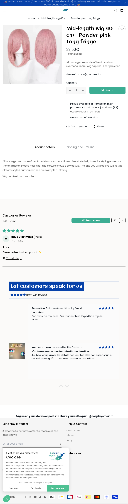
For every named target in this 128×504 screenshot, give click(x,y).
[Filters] (114, 220)
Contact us (73, 430)
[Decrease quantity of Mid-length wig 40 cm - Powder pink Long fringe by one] (69, 90)
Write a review (91, 220)
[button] (61, 386)
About (70, 435)
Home (31, 18)
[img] (18, 295)
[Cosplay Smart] (64, 10)
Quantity (71, 83)
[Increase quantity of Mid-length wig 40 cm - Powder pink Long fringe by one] (82, 90)
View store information (84, 117)
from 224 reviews (36, 295)
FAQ (69, 440)
